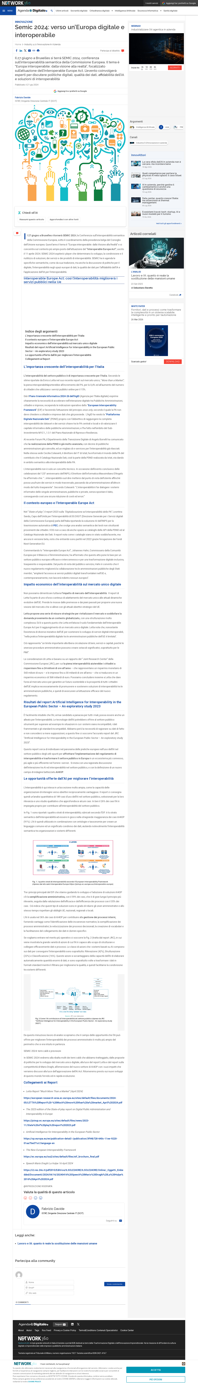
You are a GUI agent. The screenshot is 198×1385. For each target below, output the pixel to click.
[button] (8, 10)
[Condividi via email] (29, 48)
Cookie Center (127, 1334)
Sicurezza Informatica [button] (148, 11)
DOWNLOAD (173, 323)
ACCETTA (156, 1370)
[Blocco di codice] (54, 1280)
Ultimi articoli (62, 11)
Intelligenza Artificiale (125, 11)
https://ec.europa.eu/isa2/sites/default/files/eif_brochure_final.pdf (61, 1154)
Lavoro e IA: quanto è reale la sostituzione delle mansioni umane (57, 1241)
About (21, 1334)
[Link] (57, 1280)
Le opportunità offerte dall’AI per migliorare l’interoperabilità (58, 352)
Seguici (59, 1328)
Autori (29, 1334)
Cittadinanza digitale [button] (100, 11)
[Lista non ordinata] (46, 1280)
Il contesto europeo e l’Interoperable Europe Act (51, 337)
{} (61, 1280)
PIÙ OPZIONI (156, 1379)
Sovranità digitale (79, 11)
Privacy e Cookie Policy (65, 1334)
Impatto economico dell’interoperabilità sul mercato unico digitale (61, 341)
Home (18, 42)
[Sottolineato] (35, 1280)
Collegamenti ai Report (37, 356)
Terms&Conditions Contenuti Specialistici (98, 1334)
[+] (64, 1280)
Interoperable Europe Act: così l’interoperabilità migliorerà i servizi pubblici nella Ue (70, 277)
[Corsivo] (31, 1280)
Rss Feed (46, 1334)
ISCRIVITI (175, 65)
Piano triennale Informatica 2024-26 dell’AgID (54, 393)
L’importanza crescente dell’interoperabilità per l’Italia (54, 333)
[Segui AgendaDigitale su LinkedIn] (72, 1328)
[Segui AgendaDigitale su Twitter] (78, 1328)
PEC (55, 523)
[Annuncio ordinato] (42, 1280)
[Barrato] (39, 1280)
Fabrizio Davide (23, 95)
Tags (37, 1334)
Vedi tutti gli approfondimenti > (169, 185)
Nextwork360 (24, 1347)
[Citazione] (50, 1280)
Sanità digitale (170, 11)
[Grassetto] (27, 1280)
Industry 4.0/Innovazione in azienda (42, 42)
